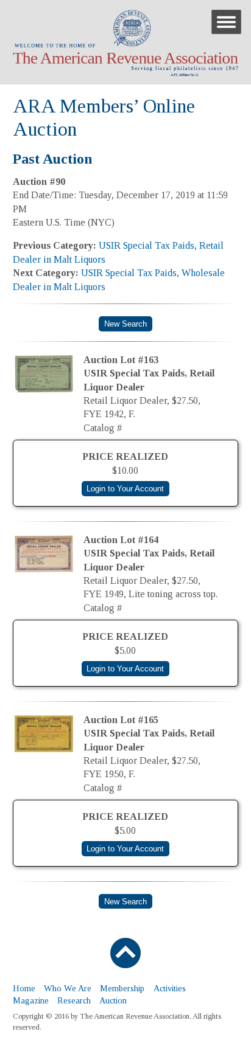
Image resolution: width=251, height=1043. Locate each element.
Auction (113, 1000)
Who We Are (67, 988)
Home (24, 988)
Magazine (31, 1000)
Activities (170, 988)
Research (74, 1000)
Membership (122, 988)
